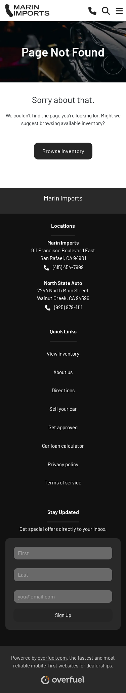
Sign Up (63, 615)
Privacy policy (63, 464)
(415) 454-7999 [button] (68, 267)
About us (63, 372)
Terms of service (63, 482)
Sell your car (63, 409)
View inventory (63, 354)
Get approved (63, 427)
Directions (63, 390)
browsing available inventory (71, 123)
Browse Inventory (63, 151)
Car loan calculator (63, 446)
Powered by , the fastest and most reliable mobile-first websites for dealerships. (63, 661)
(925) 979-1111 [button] (68, 307)
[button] (92, 10)
